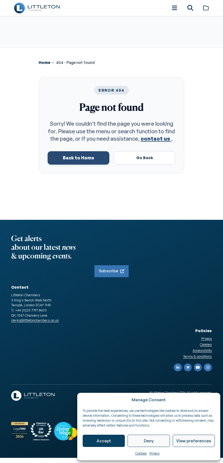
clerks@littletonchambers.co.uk (35, 320)
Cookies (141, 453)
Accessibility (202, 350)
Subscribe (108, 270)
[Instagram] (208, 367)
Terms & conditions (197, 356)
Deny (149, 440)
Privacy (154, 453)
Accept (104, 440)
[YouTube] (198, 367)
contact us (156, 138)
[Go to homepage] (37, 8)
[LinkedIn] (178, 367)
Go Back (144, 157)
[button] (175, 8)
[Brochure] (206, 8)
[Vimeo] (188, 367)
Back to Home (78, 157)
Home (44, 62)
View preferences (193, 440)
